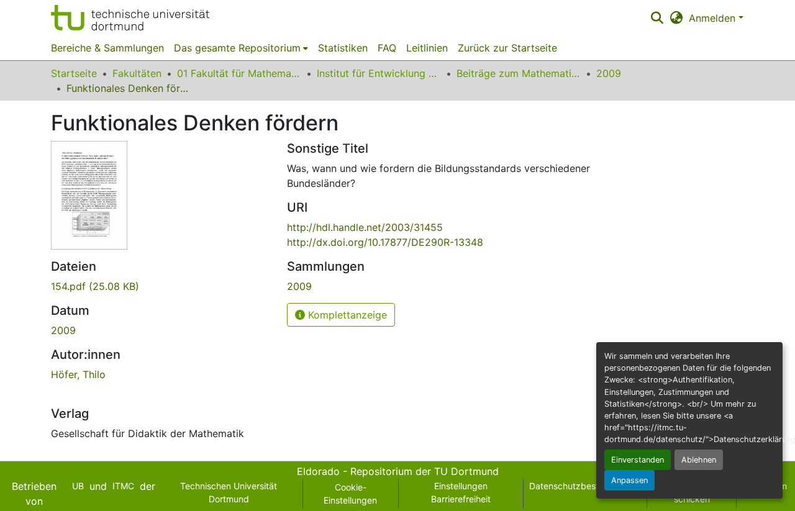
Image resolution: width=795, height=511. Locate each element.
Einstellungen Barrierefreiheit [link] (461, 492)
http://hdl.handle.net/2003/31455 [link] (365, 227)
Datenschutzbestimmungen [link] (585, 486)
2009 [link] (608, 73)
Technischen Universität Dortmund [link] (228, 492)
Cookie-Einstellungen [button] (350, 493)
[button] (130, 17)
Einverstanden (637, 459)
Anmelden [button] (713, 18)
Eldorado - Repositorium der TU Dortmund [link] (398, 471)
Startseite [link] (74, 73)
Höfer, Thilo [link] (78, 374)
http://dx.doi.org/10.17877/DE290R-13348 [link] (385, 242)
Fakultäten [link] (136, 73)
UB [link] (78, 486)
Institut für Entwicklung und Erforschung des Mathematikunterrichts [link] (379, 73)
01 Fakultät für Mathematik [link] (239, 73)
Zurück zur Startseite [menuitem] (507, 48)
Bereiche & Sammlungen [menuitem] (107, 48)
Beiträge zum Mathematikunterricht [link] (519, 73)
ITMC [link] (123, 486)
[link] (161, 286)
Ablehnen (698, 459)
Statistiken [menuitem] (343, 48)
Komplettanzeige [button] (346, 315)
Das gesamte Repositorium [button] (237, 48)
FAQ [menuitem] (387, 48)
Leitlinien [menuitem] (427, 48)
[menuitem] (241, 47)
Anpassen (629, 480)
